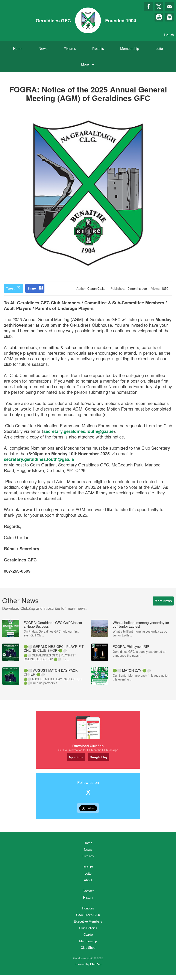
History (88, 897)
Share (31, 288)
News (43, 49)
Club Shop (88, 947)
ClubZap (95, 964)
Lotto (159, 49)
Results (98, 49)
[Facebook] (148, 6)
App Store (76, 757)
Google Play (99, 757)
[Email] (169, 6)
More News (163, 601)
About (88, 880)
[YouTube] (159, 17)
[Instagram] (169, 17)
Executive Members (88, 921)
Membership (129, 49)
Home (17, 49)
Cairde (88, 934)
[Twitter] (159, 6)
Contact (88, 891)
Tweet (10, 288)
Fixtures (70, 49)
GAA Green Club (88, 915)
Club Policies (88, 928)
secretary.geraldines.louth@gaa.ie (78, 431)
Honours (88, 908)
